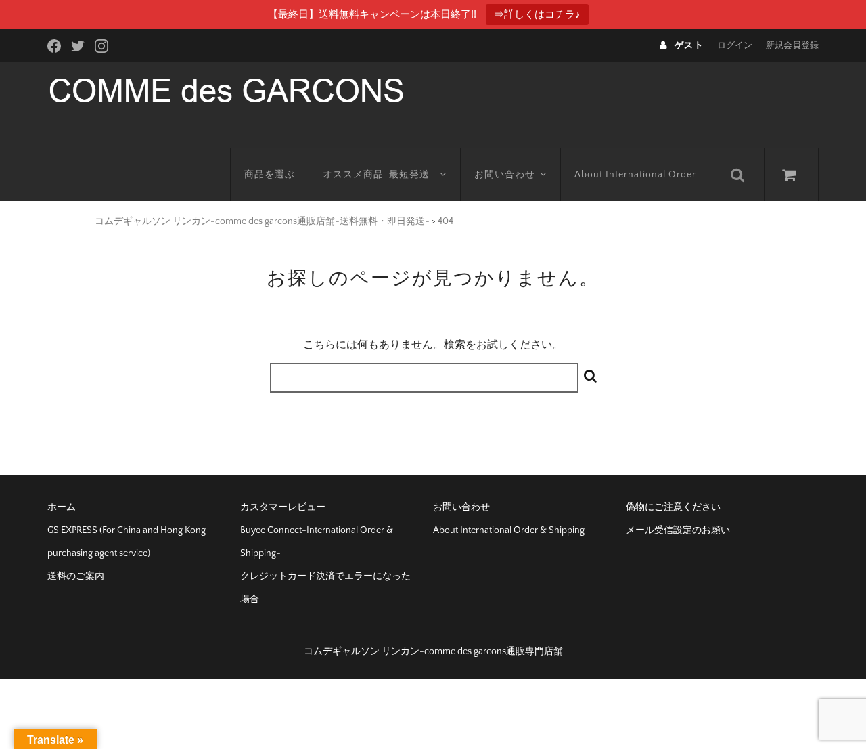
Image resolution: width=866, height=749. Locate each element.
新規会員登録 (792, 45)
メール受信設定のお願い (678, 530)
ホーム (61, 507)
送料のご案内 (75, 576)
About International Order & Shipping (509, 530)
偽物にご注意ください (673, 507)
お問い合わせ (504, 174)
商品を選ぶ (269, 174)
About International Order (635, 174)
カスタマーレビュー (282, 507)
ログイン (734, 45)
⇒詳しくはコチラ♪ (537, 14)
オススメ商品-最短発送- (379, 174)
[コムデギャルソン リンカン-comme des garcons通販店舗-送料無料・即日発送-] (226, 89)
